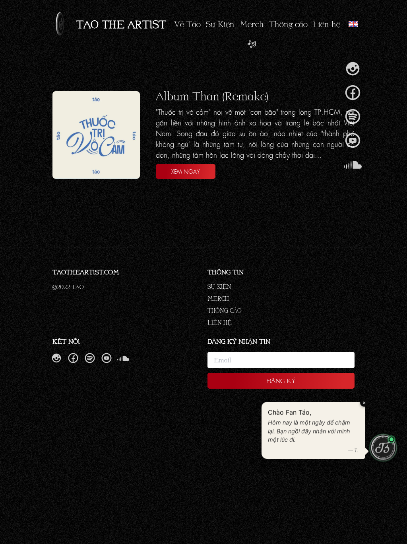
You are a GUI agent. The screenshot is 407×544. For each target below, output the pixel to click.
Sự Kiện (220, 24)
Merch (252, 24)
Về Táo (187, 24)
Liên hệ (326, 24)
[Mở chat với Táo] (383, 448)
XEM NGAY (185, 171)
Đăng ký (281, 380)
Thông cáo (288, 24)
